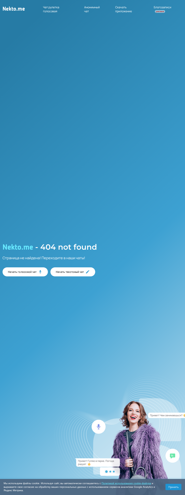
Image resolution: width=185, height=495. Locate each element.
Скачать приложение (123, 9)
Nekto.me (14, 9)
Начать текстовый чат (70, 271)
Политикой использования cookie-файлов (126, 483)
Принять (173, 487)
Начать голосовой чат (22, 271)
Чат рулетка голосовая (51, 9)
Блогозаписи (162, 9)
